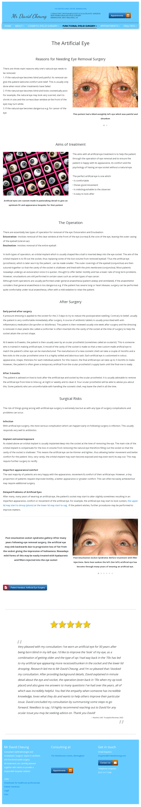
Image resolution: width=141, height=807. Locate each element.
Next (134, 95)
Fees (6, 794)
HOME (8, 25)
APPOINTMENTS (109, 25)
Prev (76, 95)
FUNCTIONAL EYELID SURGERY (79, 25)
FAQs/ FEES (129, 25)
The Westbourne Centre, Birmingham (67, 755)
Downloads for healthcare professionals (22, 782)
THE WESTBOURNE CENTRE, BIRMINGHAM (70, 9)
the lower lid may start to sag (52, 505)
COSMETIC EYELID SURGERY (42, 25)
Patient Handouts (12, 786)
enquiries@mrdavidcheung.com (112, 755)
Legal (6, 790)
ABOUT (19, 25)
